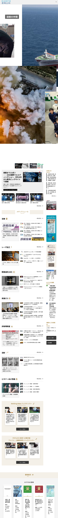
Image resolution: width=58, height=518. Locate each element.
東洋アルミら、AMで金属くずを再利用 (32, 284)
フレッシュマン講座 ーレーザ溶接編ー (32, 386)
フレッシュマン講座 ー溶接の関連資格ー (32, 389)
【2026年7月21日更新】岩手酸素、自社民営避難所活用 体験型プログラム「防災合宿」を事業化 (33, 317)
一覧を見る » (53, 196)
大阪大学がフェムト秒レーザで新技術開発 (32, 251)
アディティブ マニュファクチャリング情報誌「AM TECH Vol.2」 (33, 287)
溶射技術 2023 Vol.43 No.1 (29, 357)
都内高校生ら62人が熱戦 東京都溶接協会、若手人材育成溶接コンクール (51, 258)
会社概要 (50, 342)
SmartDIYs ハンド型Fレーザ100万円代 (32, 258)
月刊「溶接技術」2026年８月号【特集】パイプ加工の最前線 (33, 224)
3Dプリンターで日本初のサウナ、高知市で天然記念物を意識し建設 (33, 281)
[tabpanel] (29, 82)
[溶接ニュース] (51, 279)
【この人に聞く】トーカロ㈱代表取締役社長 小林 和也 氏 (33, 360)
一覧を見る (38, 206)
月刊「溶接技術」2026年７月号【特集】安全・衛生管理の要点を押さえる (32, 227)
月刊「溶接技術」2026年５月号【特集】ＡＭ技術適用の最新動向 (33, 235)
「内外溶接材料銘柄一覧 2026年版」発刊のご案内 (51, 192)
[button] (56, 2)
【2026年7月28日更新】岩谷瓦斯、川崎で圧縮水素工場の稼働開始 (33, 312)
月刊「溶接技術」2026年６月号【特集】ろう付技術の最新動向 (33, 231)
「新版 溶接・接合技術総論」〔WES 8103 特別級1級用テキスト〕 (51, 185)
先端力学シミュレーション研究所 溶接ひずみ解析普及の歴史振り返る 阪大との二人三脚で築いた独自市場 (51, 228)
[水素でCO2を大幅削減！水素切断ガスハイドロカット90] (36, 168)
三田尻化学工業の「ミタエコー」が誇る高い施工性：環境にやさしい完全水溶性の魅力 (33, 331)
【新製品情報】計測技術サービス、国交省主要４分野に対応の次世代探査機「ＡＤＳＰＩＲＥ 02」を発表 (33, 336)
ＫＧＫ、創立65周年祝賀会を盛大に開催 (32, 342)
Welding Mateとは (49, 239)
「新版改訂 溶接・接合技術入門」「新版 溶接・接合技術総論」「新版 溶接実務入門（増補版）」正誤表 (51, 177)
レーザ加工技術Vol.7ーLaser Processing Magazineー (32, 255)
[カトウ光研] (22, 168)
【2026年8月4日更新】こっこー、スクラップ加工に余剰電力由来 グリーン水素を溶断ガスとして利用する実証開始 (33, 308)
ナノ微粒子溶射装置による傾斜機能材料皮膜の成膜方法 (33, 364)
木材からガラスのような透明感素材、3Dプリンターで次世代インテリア (33, 277)
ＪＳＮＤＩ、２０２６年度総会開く (31, 339)
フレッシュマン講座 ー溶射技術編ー (31, 383)
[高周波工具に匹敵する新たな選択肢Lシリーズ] (51, 209)
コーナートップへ (51, 265)
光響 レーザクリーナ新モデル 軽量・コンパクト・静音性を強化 (33, 261)
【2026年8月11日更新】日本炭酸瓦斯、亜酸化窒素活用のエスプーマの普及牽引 (33, 303)
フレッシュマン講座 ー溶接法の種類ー (32, 392)
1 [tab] (29, 161)
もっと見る (22, 429)
